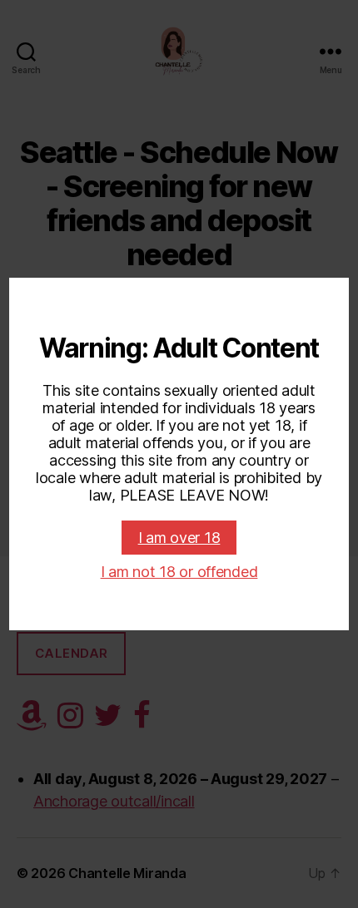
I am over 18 (179, 537)
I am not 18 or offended (179, 571)
